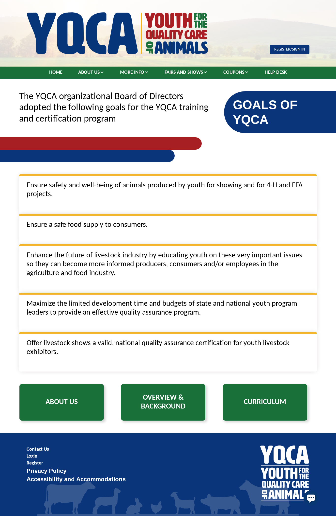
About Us (89, 72)
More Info (132, 72)
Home (55, 72)
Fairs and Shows (184, 72)
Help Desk (276, 72)
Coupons (233, 72)
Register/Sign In (289, 49)
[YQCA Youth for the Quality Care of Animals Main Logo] (117, 33)
